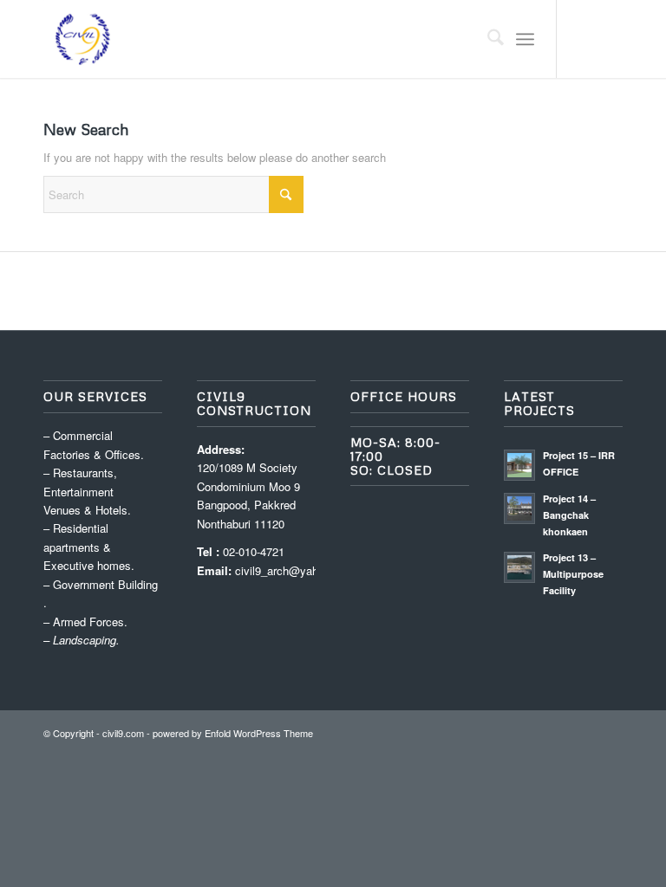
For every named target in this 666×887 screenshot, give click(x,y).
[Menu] (525, 39)
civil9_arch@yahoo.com (295, 570)
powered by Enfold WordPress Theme (233, 733)
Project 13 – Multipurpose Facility (573, 574)
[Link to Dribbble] (610, 39)
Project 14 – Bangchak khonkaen (569, 515)
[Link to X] (584, 39)
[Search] (487, 39)
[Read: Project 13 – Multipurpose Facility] (519, 567)
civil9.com (123, 733)
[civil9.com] (82, 39)
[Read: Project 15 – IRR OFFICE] (519, 465)
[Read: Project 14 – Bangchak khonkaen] (519, 508)
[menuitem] (487, 39)
